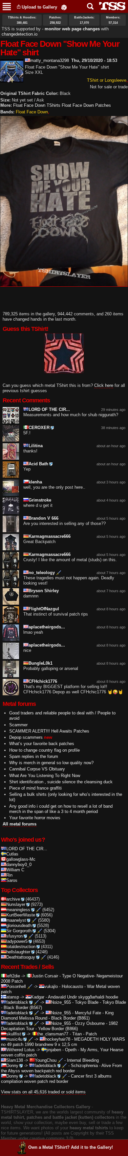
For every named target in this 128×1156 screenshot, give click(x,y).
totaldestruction (20, 946)
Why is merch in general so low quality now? (51, 762)
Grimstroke (40, 500)
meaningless (18, 909)
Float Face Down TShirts (36, 105)
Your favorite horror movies (34, 817)
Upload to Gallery (39, 7)
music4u (14, 1039)
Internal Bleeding (83, 1060)
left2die (13, 975)
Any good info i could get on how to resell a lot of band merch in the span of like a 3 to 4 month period (61, 809)
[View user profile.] (11, 79)
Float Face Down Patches (86, 105)
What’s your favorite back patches (41, 743)
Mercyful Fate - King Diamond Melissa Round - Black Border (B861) (57, 1015)
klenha (35, 481)
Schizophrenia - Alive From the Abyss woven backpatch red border (61, 1068)
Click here (103, 385)
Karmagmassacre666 (50, 536)
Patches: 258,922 (55, 20)
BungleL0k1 (41, 663)
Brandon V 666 (43, 518)
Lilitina (36, 445)
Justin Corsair (45, 975)
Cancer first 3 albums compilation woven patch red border (56, 1079)
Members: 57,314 (113, 20)
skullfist (13, 1033)
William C (15, 869)
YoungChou (45, 1060)
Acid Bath (38, 463)
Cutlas (12, 854)
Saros (11, 880)
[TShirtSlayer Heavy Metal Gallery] (110, 6)
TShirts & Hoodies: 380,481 (22, 20)
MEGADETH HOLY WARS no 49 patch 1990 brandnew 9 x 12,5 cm (63, 1042)
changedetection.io (19, 34)
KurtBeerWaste (20, 914)
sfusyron (14, 936)
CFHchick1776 (43, 681)
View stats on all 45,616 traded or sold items (43, 1091)
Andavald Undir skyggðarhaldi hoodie (83, 997)
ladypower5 (17, 941)
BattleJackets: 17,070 (84, 20)
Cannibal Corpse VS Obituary (37, 768)
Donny (12, 1065)
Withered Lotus (20, 1049)
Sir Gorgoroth (19, 930)
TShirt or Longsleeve (106, 80)
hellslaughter (18, 951)
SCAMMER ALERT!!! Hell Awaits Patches (49, 731)
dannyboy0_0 (19, 864)
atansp (12, 997)
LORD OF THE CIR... (49, 409)
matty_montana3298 (49, 60)
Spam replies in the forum (33, 756)
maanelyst (16, 920)
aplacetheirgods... (47, 626)
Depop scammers (26, 737)
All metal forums (19, 824)
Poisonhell (16, 986)
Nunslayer (15, 904)
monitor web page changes (72, 28)
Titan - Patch (84, 1033)
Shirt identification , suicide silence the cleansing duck (61, 781)
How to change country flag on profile (44, 750)
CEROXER (39, 427)
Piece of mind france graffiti (35, 788)
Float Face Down (32, 111)
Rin (9, 875)
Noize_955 (61, 1002)
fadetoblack (17, 1002)
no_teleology (42, 572)
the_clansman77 (52, 1033)
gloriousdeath (19, 925)
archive (13, 899)
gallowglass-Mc (20, 859)
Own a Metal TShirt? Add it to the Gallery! (70, 1147)
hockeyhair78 (57, 1039)
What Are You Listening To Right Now (44, 775)
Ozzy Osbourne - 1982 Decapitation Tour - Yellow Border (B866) (59, 1026)
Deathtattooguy (20, 957)
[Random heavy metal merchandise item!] (64, 7)
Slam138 (14, 1060)
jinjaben (54, 1049)
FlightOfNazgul (44, 608)
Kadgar (37, 997)
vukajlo (51, 986)
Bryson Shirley (44, 590)
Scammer (18, 724)
